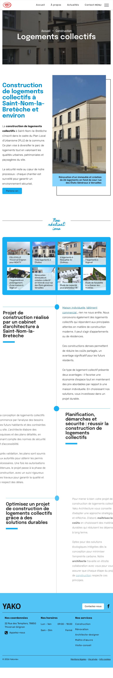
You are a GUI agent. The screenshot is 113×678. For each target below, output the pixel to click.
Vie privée (92, 659)
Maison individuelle (73, 307)
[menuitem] (40, 5)
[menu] (106, 5)
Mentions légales (78, 659)
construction (83, 575)
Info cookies (105, 659)
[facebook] (108, 606)
